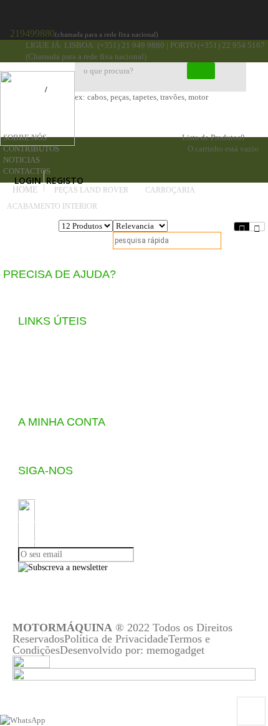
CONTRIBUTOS (31, 148)
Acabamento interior (53, 206)
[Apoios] (134, 673)
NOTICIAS (21, 160)
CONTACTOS (26, 171)
